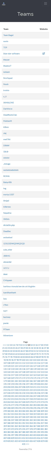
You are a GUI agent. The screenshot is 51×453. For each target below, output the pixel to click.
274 (46, 402)
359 (5, 426)
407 (5, 438)
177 (42, 378)
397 (12, 435)
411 (20, 438)
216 (9, 390)
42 (11, 351)
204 (9, 387)
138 (31, 369)
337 (12, 420)
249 (42, 396)
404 (38, 435)
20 (47, 345)
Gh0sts (6, 219)
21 (3, 348)
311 (5, 414)
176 (38, 378)
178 (46, 378)
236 (38, 393)
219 (20, 390)
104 (38, 360)
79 (14, 357)
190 (46, 381)
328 (23, 417)
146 (16, 372)
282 (31, 405)
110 (16, 363)
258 (31, 399)
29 (24, 348)
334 (46, 417)
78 (11, 357)
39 (3, 351)
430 (46, 441)
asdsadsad (7, 237)
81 (19, 357)
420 (9, 441)
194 (16, 384)
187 (35, 381)
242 (16, 396)
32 (32, 348)
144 (9, 372)
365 (27, 426)
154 (46, 372)
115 (35, 363)
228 (9, 393)
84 (27, 357)
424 (23, 441)
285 (42, 405)
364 (23, 426)
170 (16, 378)
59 (9, 354)
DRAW (6, 145)
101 (27, 360)
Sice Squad (7, 78)
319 (35, 414)
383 (5, 432)
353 (27, 423)
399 (20, 435)
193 (12, 384)
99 (20, 360)
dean (5, 274)
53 (40, 351)
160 (23, 375)
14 (31, 345)
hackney (6, 317)
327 (20, 417)
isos (5, 298)
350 (16, 423)
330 (31, 417)
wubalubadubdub (10, 170)
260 (38, 399)
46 (22, 351)
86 (32, 357)
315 (20, 414)
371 (5, 429)
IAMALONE (8, 102)
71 (40, 354)
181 (12, 381)
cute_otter (7, 249)
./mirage (6, 164)
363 (20, 426)
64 (22, 354)
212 (38, 387)
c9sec (5, 305)
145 (12, 372)
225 (42, 390)
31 (29, 348)
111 (20, 363)
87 (35, 357)
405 (42, 435)
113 (27, 363)
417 (42, 438)
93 (5, 360)
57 (3, 354)
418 (46, 438)
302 (16, 411)
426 (31, 441)
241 (12, 396)
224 (38, 390)
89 (40, 357)
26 (16, 348)
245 (27, 396)
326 (16, 417)
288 (9, 408)
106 (45, 360)
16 (37, 345)
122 (16, 366)
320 (38, 414)
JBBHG (6, 256)
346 (46, 420)
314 (16, 414)
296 (38, 408)
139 (35, 369)
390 (31, 432)
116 (38, 363)
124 (23, 366)
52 (37, 351)
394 (46, 432)
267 (20, 402)
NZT (5, 311)
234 (31, 393)
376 (23, 429)
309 (42, 411)
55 (45, 351)
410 (16, 438)
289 (12, 408)
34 (37, 348)
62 (16, 354)
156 (9, 375)
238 (46, 393)
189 (42, 381)
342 (31, 420)
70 (37, 354)
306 (31, 411)
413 (27, 438)
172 (23, 378)
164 (38, 375)
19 (44, 345)
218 (16, 390)
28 (22, 348)
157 (12, 375)
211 (35, 387)
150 (31, 372)
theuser (6, 59)
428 (38, 441)
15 (34, 345)
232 (23, 393)
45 (19, 351)
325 (12, 417)
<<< (5, 345)
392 (38, 432)
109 (12, 363)
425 (27, 441)
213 (42, 387)
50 (32, 351)
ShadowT (7, 66)
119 (5, 366)
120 (9, 366)
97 (15, 360)
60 (11, 354)
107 (5, 363)
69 (35, 354)
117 (42, 363)
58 (6, 354)
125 (27, 366)
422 (16, 441)
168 (9, 378)
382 (46, 429)
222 (31, 390)
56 (48, 351)
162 (31, 375)
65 (24, 354)
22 (6, 348)
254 (16, 399)
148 (23, 372)
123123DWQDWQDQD (14, 243)
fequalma (7, 213)
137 (27, 369)
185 (27, 381)
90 (42, 357)
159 (20, 375)
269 (27, 402)
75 (3, 357)
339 (20, 420)
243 (20, 396)
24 (11, 348)
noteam (6, 72)
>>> (27, 444)
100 (23, 360)
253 (12, 399)
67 (29, 354)
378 (31, 429)
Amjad (6, 200)
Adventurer (8, 335)
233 (27, 393)
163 (35, 375)
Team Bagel (8, 35)
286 (46, 405)
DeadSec (7, 231)
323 (5, 417)
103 (34, 360)
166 (46, 375)
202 (46, 384)
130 (46, 366)
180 (9, 381)
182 (16, 381)
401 (27, 435)
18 (42, 345)
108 (9, 363)
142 (46, 369)
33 (35, 348)
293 (27, 408)
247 (35, 396)
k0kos (6, 127)
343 (35, 420)
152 (38, 372)
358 (46, 423)
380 (38, 429)
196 (23, 384)
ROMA (6, 176)
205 (12, 387)
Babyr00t (7, 182)
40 (6, 351)
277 (12, 405)
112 (23, 363)
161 (27, 375)
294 (31, 408)
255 (20, 399)
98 (18, 360)
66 (27, 354)
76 (6, 357)
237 (42, 393)
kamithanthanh (9, 292)
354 (31, 423)
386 (16, 432)
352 (23, 423)
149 (27, 372)
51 (35, 351)
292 (23, 408)
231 (20, 393)
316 (23, 414)
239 (5, 396)
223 (35, 390)
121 (12, 366)
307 (35, 411)
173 (27, 378)
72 (42, 354)
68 (32, 354)
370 (46, 426)
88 (37, 357)
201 (42, 384)
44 (16, 351)
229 (12, 393)
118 (46, 363)
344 (38, 420)
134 (16, 369)
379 (35, 429)
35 (40, 348)
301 (12, 411)
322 (46, 414)
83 (24, 357)
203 (5, 387)
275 (5, 405)
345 (42, 420)
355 (35, 423)
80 (16, 357)
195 (20, 384)
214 (46, 387)
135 (20, 369)
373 (12, 429)
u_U (5, 96)
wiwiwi (6, 157)
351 (20, 423)
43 (14, 351)
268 (23, 402)
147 (20, 372)
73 (45, 354)
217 (12, 390)
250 (46, 396)
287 (5, 408)
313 (12, 414)
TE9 (5, 47)
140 (38, 369)
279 (20, 405)
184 (23, 381)
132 (9, 369)
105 (42, 360)
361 (12, 426)
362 (16, 426)
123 (20, 366)
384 (9, 432)
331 (35, 417)
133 (12, 369)
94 (7, 360)
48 (27, 351)
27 (19, 348)
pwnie (5, 323)
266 (16, 402)
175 (35, 378)
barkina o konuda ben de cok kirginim (19, 286)
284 (38, 405)
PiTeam (6, 329)
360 (9, 426)
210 (31, 387)
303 (20, 411)
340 (23, 420)
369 (42, 426)
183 (20, 381)
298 (46, 408)
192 (9, 384)
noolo (5, 41)
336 (9, 420)
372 (9, 429)
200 (38, 384)
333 (42, 417)
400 (23, 435)
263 (5, 402)
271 (35, 402)
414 (31, 438)
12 (26, 345)
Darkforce (7, 108)
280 (23, 405)
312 (9, 414)
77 (9, 357)
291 (20, 408)
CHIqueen (7, 280)
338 (16, 420)
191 (5, 384)
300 (9, 411)
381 (42, 429)
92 (48, 357)
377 (27, 429)
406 (46, 435)
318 (31, 414)
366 (31, 426)
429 (42, 441)
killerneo (7, 206)
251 (5, 399)
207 (20, 387)
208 (23, 387)
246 (31, 396)
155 (5, 375)
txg (4, 188)
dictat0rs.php (9, 225)
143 (5, 372)
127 (35, 366)
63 (19, 354)
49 (29, 351)
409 (12, 438)
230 (16, 393)
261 (42, 399)
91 (45, 357)
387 (20, 432)
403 (35, 435)
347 (5, 423)
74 (48, 354)
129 (42, 366)
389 (27, 432)
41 (9, 351)
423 (20, 441)
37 (45, 348)
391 (35, 432)
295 (35, 408)
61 (14, 354)
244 (23, 396)
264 (9, 402)
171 (20, 378)
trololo (6, 90)
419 (5, 441)
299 (5, 411)
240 (9, 396)
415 (35, 438)
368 (38, 426)
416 (38, 438)
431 (23, 444)
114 (31, 363)
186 (31, 381)
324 (9, 417)
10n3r (5, 151)
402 (31, 435)
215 (5, 390)
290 (16, 408)
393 (42, 432)
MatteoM (7, 121)
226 (46, 390)
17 (39, 345)
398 (16, 435)
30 (27, 348)
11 (24, 345)
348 (9, 423)
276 (9, 405)
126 (31, 366)
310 (46, 411)
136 (23, 369)
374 (16, 429)
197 (27, 384)
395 (5, 435)
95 (10, 360)
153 (42, 372)
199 (35, 384)
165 (42, 375)
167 (5, 378)
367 (35, 426)
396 (9, 435)
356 (38, 423)
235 (35, 393)
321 (42, 414)
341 (27, 420)
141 (42, 369)
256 (23, 399)
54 (42, 351)
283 (35, 405)
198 (31, 384)
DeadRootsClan (10, 115)
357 (42, 423)
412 (23, 438)
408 (9, 438)
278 (16, 405)
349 (12, 423)
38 (48, 348)
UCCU (6, 268)
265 (12, 402)
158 (16, 375)
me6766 (6, 139)
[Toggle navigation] (45, 3)
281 (27, 405)
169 (12, 378)
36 (42, 348)
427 (35, 441)
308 (38, 411)
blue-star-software (11, 53)
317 (27, 414)
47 (24, 351)
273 (42, 402)
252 (9, 399)
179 (5, 381)
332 (38, 417)
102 (31, 360)
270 (31, 402)
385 (12, 432)
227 (5, 393)
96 (12, 360)
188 (38, 381)
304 (23, 411)
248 (38, 396)
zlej (4, 133)
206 (16, 387)
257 (27, 399)
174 (31, 378)
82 (22, 357)
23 (9, 348)
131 (5, 369)
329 (27, 417)
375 (20, 429)
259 (35, 399)
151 (35, 372)
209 (27, 387)
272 (38, 402)
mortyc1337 (8, 194)
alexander (7, 262)
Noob (5, 84)
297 (42, 408)
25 (14, 348)
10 (21, 345)
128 (38, 366)
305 (27, 411)
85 (29, 357)
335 (5, 420)
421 (12, 441)
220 (23, 390)
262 (46, 399)
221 (27, 390)
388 (23, 432)
